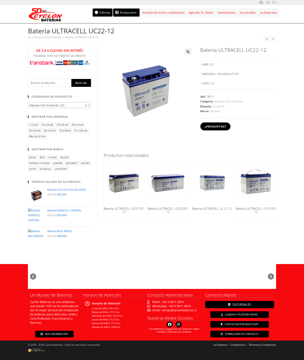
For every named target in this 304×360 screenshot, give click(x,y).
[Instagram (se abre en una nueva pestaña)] (266, 2)
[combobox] (59, 105)
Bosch (32, 157)
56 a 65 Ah (35, 130)
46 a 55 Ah (77, 124)
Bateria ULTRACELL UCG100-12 (256, 210)
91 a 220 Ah (80, 130)
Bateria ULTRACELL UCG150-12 (124, 210)
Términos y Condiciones (262, 345)
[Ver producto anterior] (267, 39)
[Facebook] (170, 324)
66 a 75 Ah (50, 130)
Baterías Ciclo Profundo (228, 101)
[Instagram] (179, 324)
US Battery (61, 168)
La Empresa (220, 345)
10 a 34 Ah (218, 106)
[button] (188, 51)
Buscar (81, 83)
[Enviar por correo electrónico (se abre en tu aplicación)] (272, 2)
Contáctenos (238, 345)
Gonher (57, 163)
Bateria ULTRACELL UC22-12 (81, 37)
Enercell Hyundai (39, 163)
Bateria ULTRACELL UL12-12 (212, 208)
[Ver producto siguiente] (273, 39)
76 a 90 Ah (65, 130)
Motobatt (72, 163)
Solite (32, 168)
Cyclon (52, 157)
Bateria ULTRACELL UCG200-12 (168, 210)
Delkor (64, 157)
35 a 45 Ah (62, 124)
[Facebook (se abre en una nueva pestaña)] (260, 2)
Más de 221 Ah (37, 136)
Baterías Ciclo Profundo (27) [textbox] (58, 105)
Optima (85, 163)
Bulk (42, 157)
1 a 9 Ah (33, 124)
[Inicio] (29, 37)
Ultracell (215, 111)
